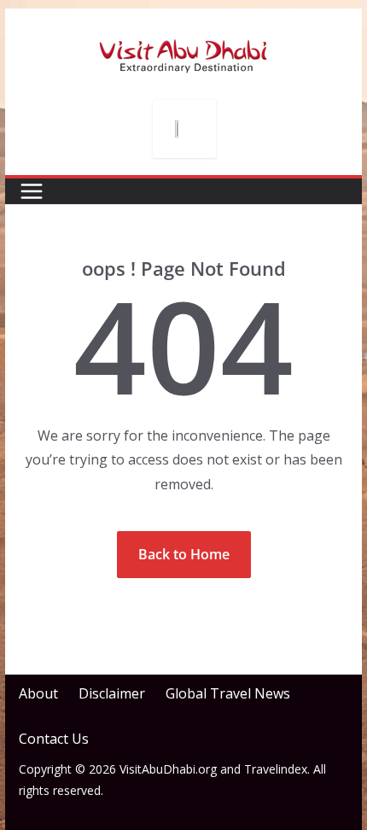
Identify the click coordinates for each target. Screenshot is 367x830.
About (38, 693)
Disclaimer (112, 693)
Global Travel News (228, 693)
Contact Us (54, 738)
